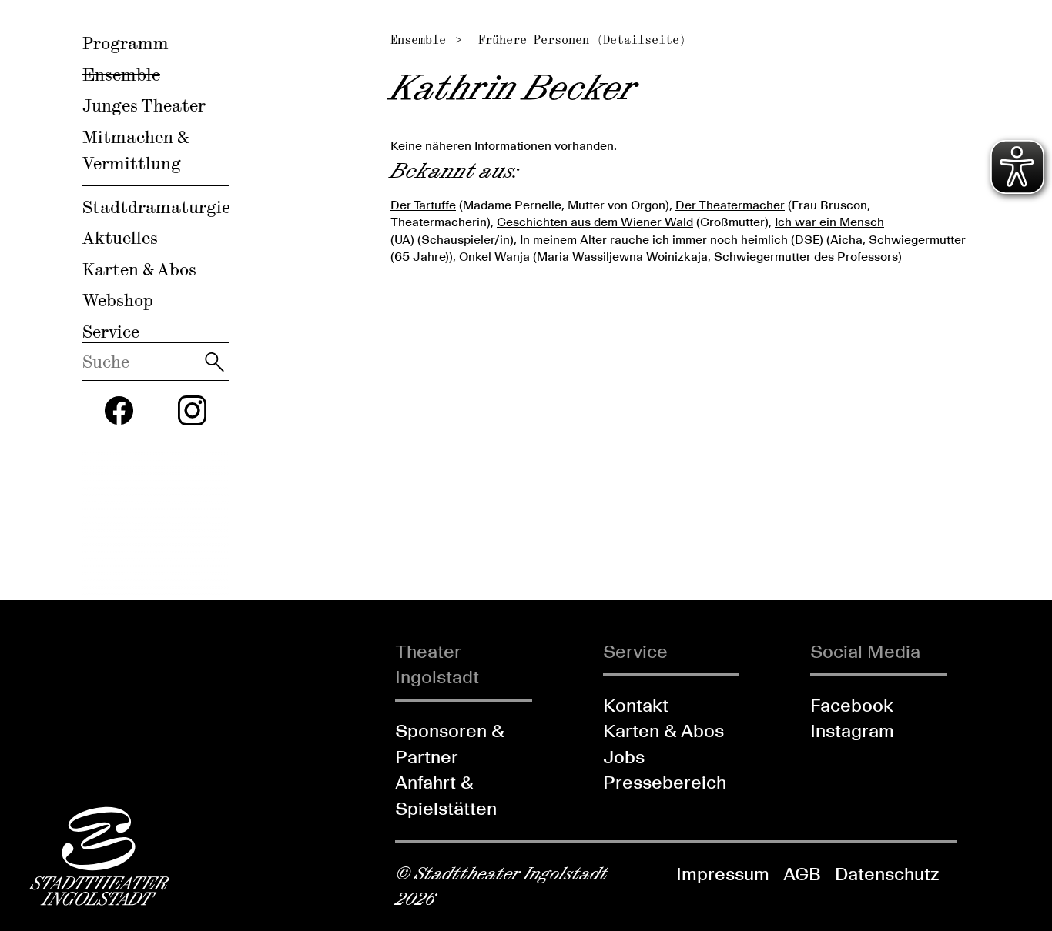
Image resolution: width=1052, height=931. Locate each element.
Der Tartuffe (423, 205)
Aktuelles (120, 237)
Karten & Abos (139, 269)
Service (110, 331)
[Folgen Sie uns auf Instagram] (192, 410)
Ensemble (121, 74)
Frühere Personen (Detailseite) (582, 39)
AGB (802, 874)
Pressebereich (664, 782)
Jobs (624, 757)
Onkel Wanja (494, 256)
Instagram (852, 730)
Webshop (117, 300)
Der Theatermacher (730, 205)
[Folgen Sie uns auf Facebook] (119, 410)
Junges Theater (144, 105)
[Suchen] (214, 361)
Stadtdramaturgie (156, 207)
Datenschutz (887, 874)
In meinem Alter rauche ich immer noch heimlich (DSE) (671, 239)
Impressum (722, 874)
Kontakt (635, 705)
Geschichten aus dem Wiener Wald (595, 222)
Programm (125, 43)
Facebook (851, 705)
